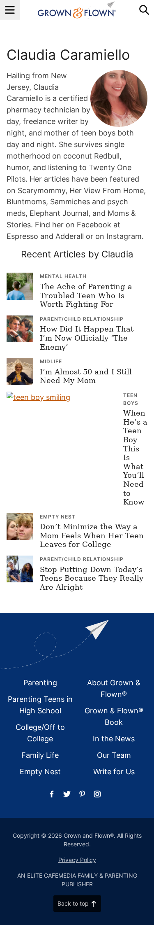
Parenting (40, 682)
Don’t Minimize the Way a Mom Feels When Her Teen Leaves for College (92, 535)
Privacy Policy (77, 859)
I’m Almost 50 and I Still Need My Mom (86, 376)
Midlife (51, 361)
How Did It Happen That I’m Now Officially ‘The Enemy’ (86, 338)
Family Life (40, 755)
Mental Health (63, 276)
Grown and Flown (77, 10)
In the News (114, 738)
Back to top (73, 903)
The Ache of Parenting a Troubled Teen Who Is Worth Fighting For (86, 295)
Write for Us (114, 771)
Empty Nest (58, 517)
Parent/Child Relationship (82, 319)
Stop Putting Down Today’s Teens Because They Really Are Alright (91, 578)
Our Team (114, 755)
